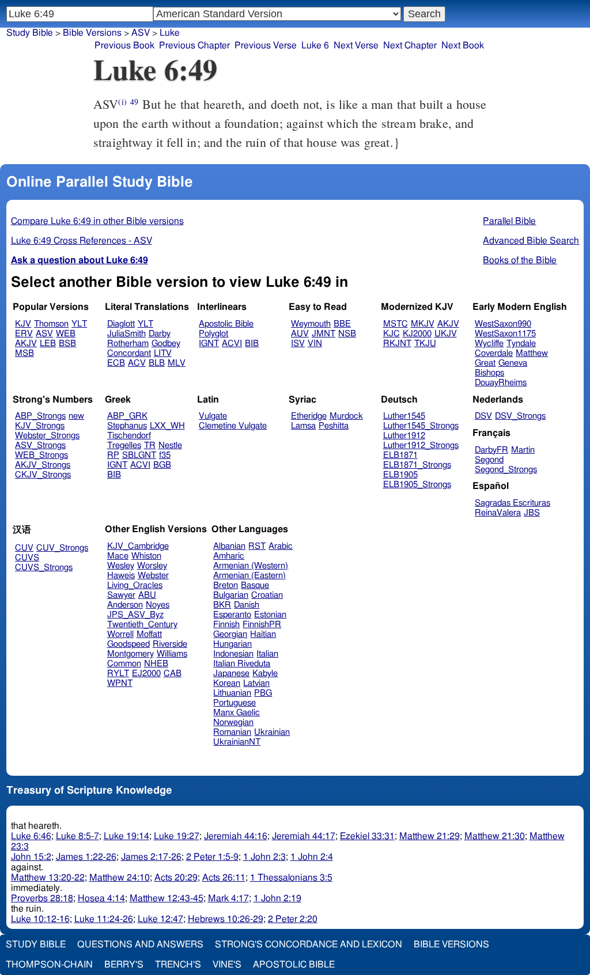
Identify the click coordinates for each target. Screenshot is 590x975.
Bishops (489, 373)
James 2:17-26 (151, 857)
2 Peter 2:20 (292, 919)
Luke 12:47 (160, 919)
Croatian (267, 595)
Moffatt (149, 634)
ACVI (232, 343)
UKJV (445, 333)
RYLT (118, 673)
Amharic (228, 556)
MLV (177, 363)
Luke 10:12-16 (40, 919)
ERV (24, 333)
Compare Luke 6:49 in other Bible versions (97, 221)
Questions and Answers (140, 944)
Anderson (125, 605)
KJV (23, 324)
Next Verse (356, 45)
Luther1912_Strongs (421, 445)
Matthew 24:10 (119, 877)
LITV (163, 353)
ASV (44, 333)
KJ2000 (417, 333)
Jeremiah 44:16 (235, 836)
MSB (24, 353)
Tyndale (521, 343)
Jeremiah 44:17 (303, 836)
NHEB (156, 663)
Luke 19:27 (176, 836)
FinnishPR (262, 624)
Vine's (227, 964)
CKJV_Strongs (43, 475)
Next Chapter (410, 45)
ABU (147, 595)
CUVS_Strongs (44, 567)
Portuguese (234, 703)
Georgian (230, 634)
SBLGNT (139, 455)
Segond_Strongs (506, 469)
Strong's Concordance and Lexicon (308, 944)
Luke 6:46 (31, 836)
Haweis (121, 575)
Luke (170, 32)
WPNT (120, 683)
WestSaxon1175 (505, 333)
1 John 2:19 (277, 898)
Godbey (166, 343)
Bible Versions (92, 32)
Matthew (532, 353)
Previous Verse (266, 45)
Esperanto (232, 614)
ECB (116, 363)
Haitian (263, 634)
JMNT (323, 333)
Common (124, 663)
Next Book (462, 45)
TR (150, 445)
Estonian (270, 614)
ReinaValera (498, 513)
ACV (137, 363)
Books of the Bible (520, 260)
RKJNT (397, 343)
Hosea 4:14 (101, 898)
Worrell (120, 634)
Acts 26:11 (223, 877)
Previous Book (124, 45)
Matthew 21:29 (429, 836)
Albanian (229, 546)
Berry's (123, 964)
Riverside (170, 644)
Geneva (512, 363)
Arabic (280, 546)
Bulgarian (230, 595)
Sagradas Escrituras (512, 503)
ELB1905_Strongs (417, 484)
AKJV (26, 343)
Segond (489, 460)
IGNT (209, 343)
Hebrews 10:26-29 (225, 919)
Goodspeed (128, 644)
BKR (222, 605)
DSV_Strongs (520, 416)
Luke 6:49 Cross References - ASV (81, 240)
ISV (298, 343)
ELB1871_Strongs (417, 465)
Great (485, 363)
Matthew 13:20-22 (48, 877)
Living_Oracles (134, 585)
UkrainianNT (236, 742)
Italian (267, 654)
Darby (160, 333)
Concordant (129, 353)
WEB (65, 333)
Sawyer (121, 595)
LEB (48, 343)
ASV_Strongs (40, 445)
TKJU (425, 343)
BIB (252, 343)
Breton (225, 585)
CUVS (27, 557)
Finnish (226, 624)
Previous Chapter (194, 45)
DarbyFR (491, 450)
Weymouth (311, 324)
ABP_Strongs (40, 416)
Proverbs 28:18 (42, 898)
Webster (153, 575)
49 (134, 101)
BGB (162, 465)
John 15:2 (31, 857)
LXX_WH (167, 426)
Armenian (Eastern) (249, 575)
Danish (246, 605)
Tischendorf (129, 435)
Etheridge (309, 416)
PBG (263, 693)
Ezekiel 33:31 (367, 836)
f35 (165, 455)
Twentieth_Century (142, 624)
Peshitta (334, 426)
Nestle (170, 445)
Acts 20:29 (176, 877)
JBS (532, 513)
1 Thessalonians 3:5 (291, 877)
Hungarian (232, 644)
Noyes (157, 605)
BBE (342, 324)
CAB (172, 673)
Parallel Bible (509, 221)
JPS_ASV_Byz (135, 614)
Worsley (152, 566)
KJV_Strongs (40, 426)
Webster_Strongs (47, 435)
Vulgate (213, 416)
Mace (117, 556)
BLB (157, 363)
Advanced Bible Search (531, 240)
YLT (79, 324)
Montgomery (130, 654)
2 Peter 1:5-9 (212, 857)
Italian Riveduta (241, 663)
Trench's (178, 964)
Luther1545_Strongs (421, 426)
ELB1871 (400, 455)
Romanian (232, 732)
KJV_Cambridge (138, 546)
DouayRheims (501, 382)
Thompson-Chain (49, 964)
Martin (523, 450)
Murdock (346, 416)
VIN (315, 343)
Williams (172, 654)
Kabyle (265, 673)
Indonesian (233, 654)
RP (113, 455)
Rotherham (128, 343)
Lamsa (303, 426)
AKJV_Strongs (42, 465)
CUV (24, 548)
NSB (347, 333)
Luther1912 (404, 435)
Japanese (231, 673)
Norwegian (233, 722)
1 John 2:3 (264, 857)
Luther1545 (404, 416)
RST (257, 546)
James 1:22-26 (86, 857)
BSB (67, 343)
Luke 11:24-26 (103, 919)
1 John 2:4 (311, 857)
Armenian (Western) (250, 566)
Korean (226, 683)
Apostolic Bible (294, 964)
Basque (255, 585)
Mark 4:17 (228, 898)
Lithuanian (232, 693)
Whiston (146, 556)
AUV (300, 333)
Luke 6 (315, 45)
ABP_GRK (127, 416)
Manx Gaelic (236, 712)
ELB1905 (400, 475)
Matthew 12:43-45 (166, 898)
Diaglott (121, 324)
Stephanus (127, 426)
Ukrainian (272, 732)
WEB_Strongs (41, 455)
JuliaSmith (126, 333)
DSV (483, 416)
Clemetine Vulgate (233, 426)
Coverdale (494, 353)
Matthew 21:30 (494, 836)
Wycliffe (489, 343)
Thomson (51, 324)
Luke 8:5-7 (77, 836)
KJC (391, 333)
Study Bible (29, 32)
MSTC (395, 324)
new (76, 416)
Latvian (256, 683)
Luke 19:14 (126, 836)
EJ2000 (146, 673)
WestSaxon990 (503, 324)
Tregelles (124, 445)
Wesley (120, 566)
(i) (122, 101)
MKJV (422, 324)
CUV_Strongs (62, 548)
